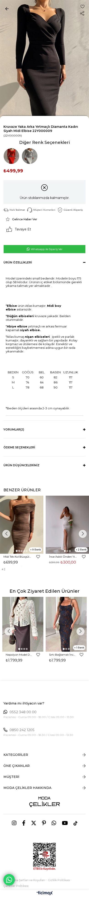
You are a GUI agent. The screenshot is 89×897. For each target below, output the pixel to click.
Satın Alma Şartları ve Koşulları (24, 880)
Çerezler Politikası (16, 886)
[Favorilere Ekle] (82, 6)
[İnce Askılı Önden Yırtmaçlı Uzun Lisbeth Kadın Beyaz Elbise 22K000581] (67, 525)
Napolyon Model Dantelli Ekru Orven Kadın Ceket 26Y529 (19, 654)
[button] (42, 114)
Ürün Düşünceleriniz (21, 465)
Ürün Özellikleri (17, 262)
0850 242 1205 (22, 730)
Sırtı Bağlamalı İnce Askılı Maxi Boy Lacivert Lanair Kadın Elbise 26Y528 (62, 654)
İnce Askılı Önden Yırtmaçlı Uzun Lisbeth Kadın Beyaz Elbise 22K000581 (63, 556)
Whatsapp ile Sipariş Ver (46, 249)
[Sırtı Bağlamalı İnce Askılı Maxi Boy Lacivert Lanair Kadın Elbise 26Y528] (66, 624)
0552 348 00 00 (23, 712)
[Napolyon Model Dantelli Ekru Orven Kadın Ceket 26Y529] (22, 624)
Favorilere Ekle (38, 557)
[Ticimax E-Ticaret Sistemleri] (45, 893)
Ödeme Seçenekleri (19, 447)
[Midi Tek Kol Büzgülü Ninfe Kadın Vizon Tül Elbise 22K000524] (21, 525)
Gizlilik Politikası (59, 880)
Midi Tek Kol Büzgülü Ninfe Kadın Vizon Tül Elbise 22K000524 (17, 556)
